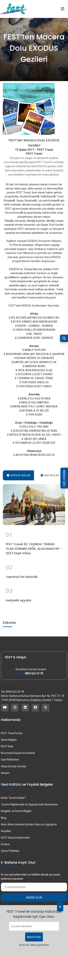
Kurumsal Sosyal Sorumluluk (18, 752)
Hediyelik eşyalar (18, 600)
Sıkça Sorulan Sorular (13, 766)
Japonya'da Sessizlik (22, 577)
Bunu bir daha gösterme (34, 945)
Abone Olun (34, 936)
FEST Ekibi (7, 746)
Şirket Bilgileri (9, 739)
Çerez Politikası (10, 850)
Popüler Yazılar (20, 475)
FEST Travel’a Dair (11, 733)
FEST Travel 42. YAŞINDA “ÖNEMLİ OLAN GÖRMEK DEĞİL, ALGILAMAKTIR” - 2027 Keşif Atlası (34, 548)
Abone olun (34, 897)
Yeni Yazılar (51, 475)
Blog (3, 817)
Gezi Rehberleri (10, 759)
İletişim (5, 772)
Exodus (5, 844)
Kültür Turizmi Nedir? (13, 797)
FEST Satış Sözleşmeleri (15, 837)
